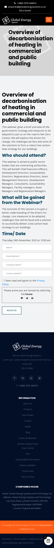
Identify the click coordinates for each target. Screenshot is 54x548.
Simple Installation (27, 465)
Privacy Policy (7, 539)
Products (27, 409)
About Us (27, 403)
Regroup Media (46, 525)
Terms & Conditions (20, 539)
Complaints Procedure (36, 539)
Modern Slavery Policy (27, 443)
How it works (28, 448)
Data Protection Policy (26, 543)
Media (28, 426)
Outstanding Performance (28, 459)
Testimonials (28, 471)
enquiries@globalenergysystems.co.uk (27, 6)
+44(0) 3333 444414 (26, 3)
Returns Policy (27, 476)
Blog (28, 432)
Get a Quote (25, 10)
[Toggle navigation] (49, 19)
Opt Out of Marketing (9, 543)
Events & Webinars (27, 438)
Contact (27, 420)
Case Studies (28, 415)
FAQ (28, 453)
